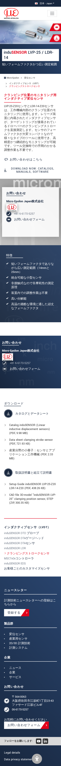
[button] (37, 759)
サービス (15, 677)
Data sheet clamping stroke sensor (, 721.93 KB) (31, 442)
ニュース (15, 668)
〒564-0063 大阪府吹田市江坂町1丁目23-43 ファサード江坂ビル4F (33, 701)
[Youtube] (38, 741)
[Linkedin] (45, 741)
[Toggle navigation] (52, 13)
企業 (12, 672)
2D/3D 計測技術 (19, 643)
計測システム (18, 648)
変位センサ (16, 634)
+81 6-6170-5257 (24, 214)
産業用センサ (18, 638)
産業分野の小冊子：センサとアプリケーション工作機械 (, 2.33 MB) (32, 454)
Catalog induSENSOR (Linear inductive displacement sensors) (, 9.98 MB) (29, 429)
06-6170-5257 (20, 709)
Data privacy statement (19, 759)
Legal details (12, 753)
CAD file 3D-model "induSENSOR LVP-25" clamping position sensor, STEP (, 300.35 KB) (32, 499)
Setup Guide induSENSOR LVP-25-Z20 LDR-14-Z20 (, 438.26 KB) (32, 486)
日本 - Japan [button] (45, 3)
